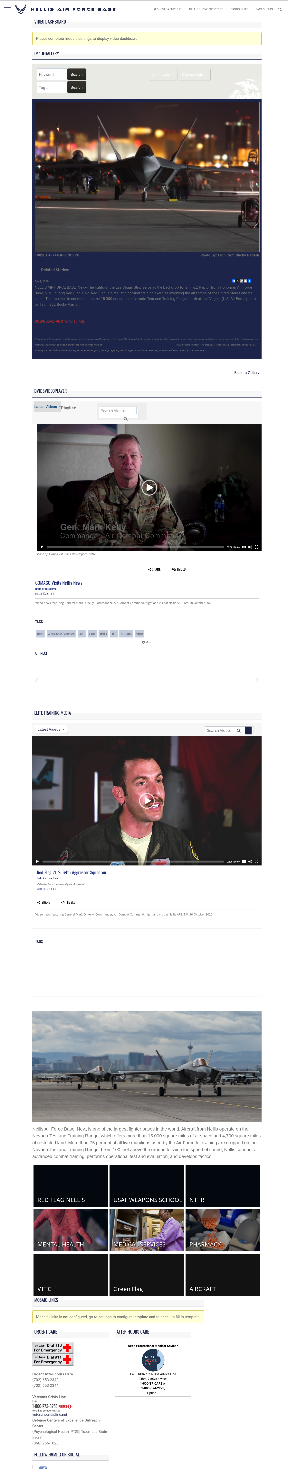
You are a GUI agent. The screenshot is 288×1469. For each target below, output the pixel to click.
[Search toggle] (280, 9)
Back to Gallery (246, 372)
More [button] (148, 642)
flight (139, 633)
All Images (161, 74)
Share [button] (156, 569)
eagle (92, 633)
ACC (81, 633)
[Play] (42, 547)
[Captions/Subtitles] (244, 547)
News (40, 633)
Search (77, 74)
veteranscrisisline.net (49, 1414)
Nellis (103, 633)
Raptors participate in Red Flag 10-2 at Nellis (81, 275)
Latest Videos (46, 406)
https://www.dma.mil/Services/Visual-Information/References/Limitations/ (138, 345)
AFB (113, 633)
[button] (6, 9)
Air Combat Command (61, 633)
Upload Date (193, 74)
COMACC (126, 633)
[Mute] (250, 547)
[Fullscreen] (256, 547)
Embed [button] (181, 569)
